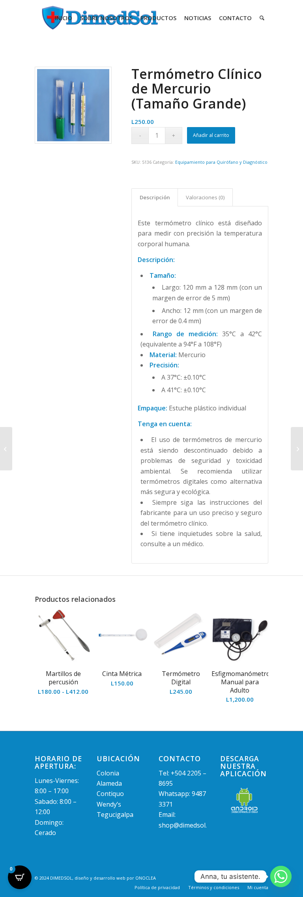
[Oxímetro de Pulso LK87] (6, 448)
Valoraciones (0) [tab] (205, 197)
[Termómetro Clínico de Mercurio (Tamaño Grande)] (73, 105)
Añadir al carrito (211, 135)
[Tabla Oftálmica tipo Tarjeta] (297, 448)
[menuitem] (63, 18)
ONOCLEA (145, 878)
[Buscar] (262, 18)
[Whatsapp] (281, 876)
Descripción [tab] (155, 197)
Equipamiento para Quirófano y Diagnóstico (221, 162)
